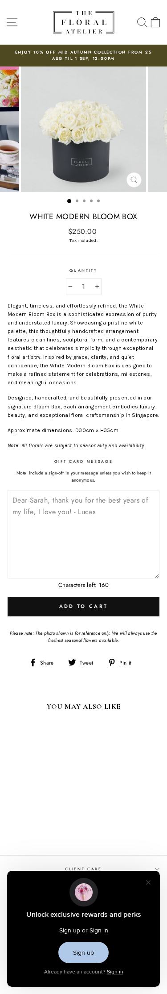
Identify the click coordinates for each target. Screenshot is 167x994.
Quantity (83, 270)
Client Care (83, 869)
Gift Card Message (83, 461)
